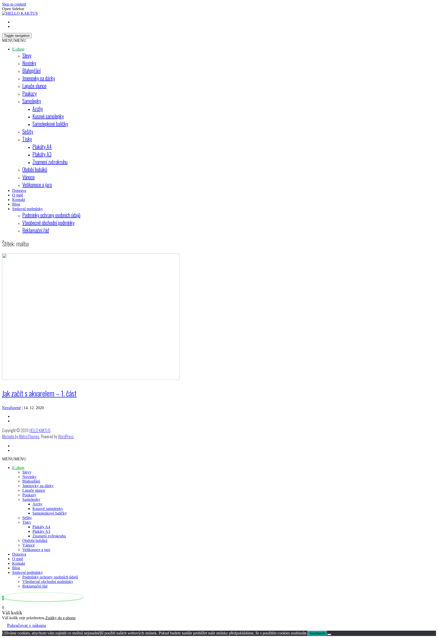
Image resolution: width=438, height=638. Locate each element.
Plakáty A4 (42, 146)
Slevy (26, 55)
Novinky (29, 63)
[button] (14, 40)
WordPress (66, 436)
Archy (37, 108)
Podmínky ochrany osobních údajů (51, 215)
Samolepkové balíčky (50, 123)
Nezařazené (11, 408)
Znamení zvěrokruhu (49, 162)
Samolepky (31, 101)
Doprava (19, 190)
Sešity (27, 131)
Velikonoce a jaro (37, 184)
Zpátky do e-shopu (60, 618)
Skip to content (14, 4)
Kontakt (18, 199)
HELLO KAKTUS (39, 430)
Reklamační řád (35, 230)
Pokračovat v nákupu (26, 625)
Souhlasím (317, 633)
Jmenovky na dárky (38, 78)
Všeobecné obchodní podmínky (48, 222)
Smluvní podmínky (27, 209)
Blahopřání (31, 70)
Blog (16, 204)
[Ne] (329, 634)
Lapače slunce (34, 85)
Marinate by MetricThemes (20, 436)
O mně (17, 195)
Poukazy (29, 93)
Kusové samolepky (48, 116)
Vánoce (28, 177)
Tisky (27, 139)
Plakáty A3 (41, 154)
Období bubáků (34, 169)
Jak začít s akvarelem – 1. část (39, 393)
